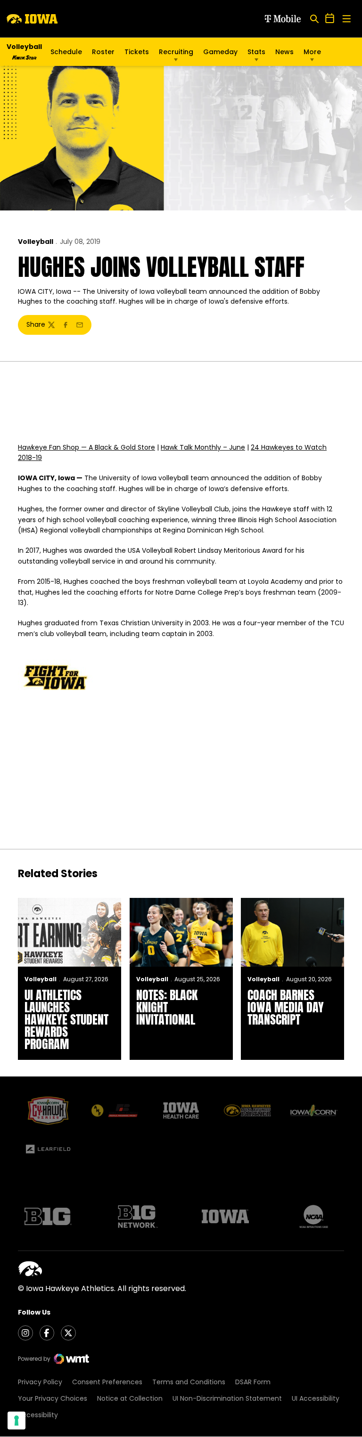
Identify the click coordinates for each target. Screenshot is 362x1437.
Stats (256, 52)
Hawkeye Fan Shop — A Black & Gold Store (86, 447)
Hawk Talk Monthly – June (203, 447)
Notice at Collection (130, 1398)
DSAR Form (253, 1382)
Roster (103, 52)
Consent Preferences (107, 1382)
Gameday (220, 52)
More (312, 52)
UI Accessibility (315, 1398)
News (284, 52)
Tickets (136, 54)
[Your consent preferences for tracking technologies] (16, 1420)
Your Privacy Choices (52, 1398)
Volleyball (35, 241)
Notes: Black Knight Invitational (166, 1007)
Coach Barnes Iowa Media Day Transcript (285, 1007)
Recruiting (176, 52)
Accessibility (38, 1415)
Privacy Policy (40, 1382)
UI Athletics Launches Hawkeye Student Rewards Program (66, 1019)
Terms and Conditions (188, 1382)
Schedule (66, 52)
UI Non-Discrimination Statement (227, 1398)
